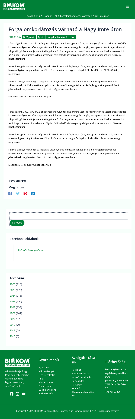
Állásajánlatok (46, 382)
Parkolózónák (46, 393)
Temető (76, 388)
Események (45, 386)
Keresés (17, 222)
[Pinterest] (25, 193)
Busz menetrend (47, 389)
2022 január (29, 37)
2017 (12, 336)
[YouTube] (23, 394)
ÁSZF (94, 410)
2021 (12, 313)
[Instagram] (18, 394)
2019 (12, 324)
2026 (12, 284)
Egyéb (41, 37)
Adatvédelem (82, 410)
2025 (12, 290)
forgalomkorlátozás (57, 37)
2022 (12, 307)
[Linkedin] (33, 193)
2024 (12, 295)
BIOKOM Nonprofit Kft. (31, 250)
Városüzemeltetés (81, 377)
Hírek (41, 378)
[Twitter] (18, 193)
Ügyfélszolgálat (47, 374)
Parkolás (76, 369)
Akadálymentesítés (109, 410)
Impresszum (66, 410)
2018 (12, 330)
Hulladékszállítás (81, 373)
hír (73, 37)
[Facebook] (10, 193)
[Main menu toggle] (127, 6)
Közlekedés (78, 380)
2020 (12, 319)
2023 (12, 301)
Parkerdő (77, 384)
